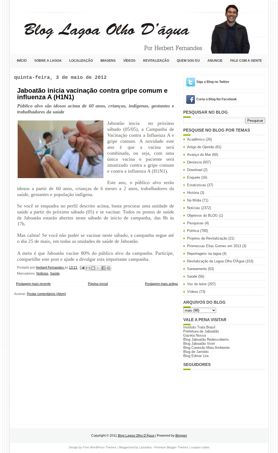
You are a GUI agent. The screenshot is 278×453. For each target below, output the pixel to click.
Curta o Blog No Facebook (216, 99)
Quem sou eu (188, 61)
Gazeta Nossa (194, 335)
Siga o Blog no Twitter (212, 82)
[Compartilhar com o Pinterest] (108, 268)
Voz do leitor (197, 284)
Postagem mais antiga (161, 284)
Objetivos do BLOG (202, 215)
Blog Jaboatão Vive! (199, 344)
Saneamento (197, 269)
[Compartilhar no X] (98, 268)
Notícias (42, 273)
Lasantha (145, 447)
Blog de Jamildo (195, 352)
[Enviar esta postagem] (82, 267)
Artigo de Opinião (200, 147)
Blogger (181, 436)
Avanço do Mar (199, 155)
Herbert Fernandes (50, 267)
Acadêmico (196, 139)
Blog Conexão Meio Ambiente (206, 348)
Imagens (108, 61)
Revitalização (156, 61)
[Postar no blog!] (93, 268)
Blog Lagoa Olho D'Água (136, 436)
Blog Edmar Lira (195, 356)
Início (22, 61)
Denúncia (194, 162)
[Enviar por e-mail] (88, 268)
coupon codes (200, 447)
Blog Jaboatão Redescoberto (206, 339)
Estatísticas (196, 185)
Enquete (193, 177)
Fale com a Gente (246, 61)
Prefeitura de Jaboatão (201, 331)
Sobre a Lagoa (48, 61)
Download (194, 170)
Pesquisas (195, 223)
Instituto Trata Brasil (199, 327)
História (193, 193)
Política (193, 231)
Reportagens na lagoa (204, 254)
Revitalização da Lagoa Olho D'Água (215, 261)
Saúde (55, 273)
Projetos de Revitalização (207, 238)
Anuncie (215, 61)
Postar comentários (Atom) (46, 294)
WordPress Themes (103, 447)
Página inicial (98, 284)
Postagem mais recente (33, 284)
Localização (81, 61)
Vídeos (129, 61)
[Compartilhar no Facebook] (103, 268)
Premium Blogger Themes (171, 447)
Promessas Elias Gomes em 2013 (214, 246)
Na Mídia (194, 200)
